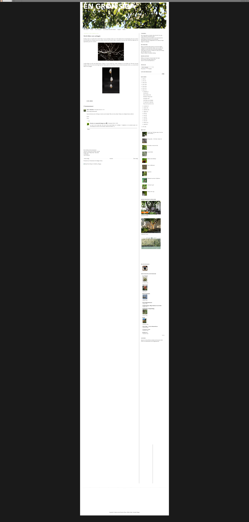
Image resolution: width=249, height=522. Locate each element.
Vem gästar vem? (146, 98)
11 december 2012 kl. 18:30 (113, 123)
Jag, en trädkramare (151, 165)
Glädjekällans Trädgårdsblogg (148, 308)
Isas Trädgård (145, 275)
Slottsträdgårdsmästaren (147, 302)
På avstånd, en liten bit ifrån (153, 145)
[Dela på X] (89, 101)
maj (144, 117)
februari (145, 122)
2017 (143, 80)
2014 (143, 86)
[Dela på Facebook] (90, 101)
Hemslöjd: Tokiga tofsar (147, 96)
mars (145, 120)
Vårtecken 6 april (151, 184)
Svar (89, 120)
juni (144, 115)
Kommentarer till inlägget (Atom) (96, 160)
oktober (145, 107)
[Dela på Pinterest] (92, 101)
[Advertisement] (152, 353)
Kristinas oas (144, 332)
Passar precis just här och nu (148, 103)
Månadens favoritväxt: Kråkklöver (154, 178)
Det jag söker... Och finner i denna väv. (155, 138)
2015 (143, 84)
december (145, 91)
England (119, 29)
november (145, 106)
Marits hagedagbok (146, 293)
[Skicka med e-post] (87, 101)
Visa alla (163, 335)
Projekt (91, 29)
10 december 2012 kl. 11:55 (99, 109)
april (145, 118)
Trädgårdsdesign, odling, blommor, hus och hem (151, 305)
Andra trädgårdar (98, 29)
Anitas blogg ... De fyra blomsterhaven (150, 326)
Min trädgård (86, 29)
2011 (143, 126)
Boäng (143, 317)
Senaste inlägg (86, 158)
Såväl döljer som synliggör (148, 100)
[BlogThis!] (88, 101)
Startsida (111, 158)
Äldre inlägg (135, 158)
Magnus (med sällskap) (152, 158)
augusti (145, 111)
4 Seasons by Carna (146, 329)
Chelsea (124, 29)
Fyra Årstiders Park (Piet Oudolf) (109, 29)
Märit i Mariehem (90, 109)
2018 (143, 78)
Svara (88, 118)
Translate (150, 68)
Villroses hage (145, 284)
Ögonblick (149, 171)
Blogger (138, 512)
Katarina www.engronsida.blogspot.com (98, 123)
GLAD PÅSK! (150, 152)
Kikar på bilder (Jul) (147, 94)
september (146, 109)
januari (145, 124)
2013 (143, 88)
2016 (143, 82)
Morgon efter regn (151, 191)
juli (144, 113)
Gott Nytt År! (145, 93)
